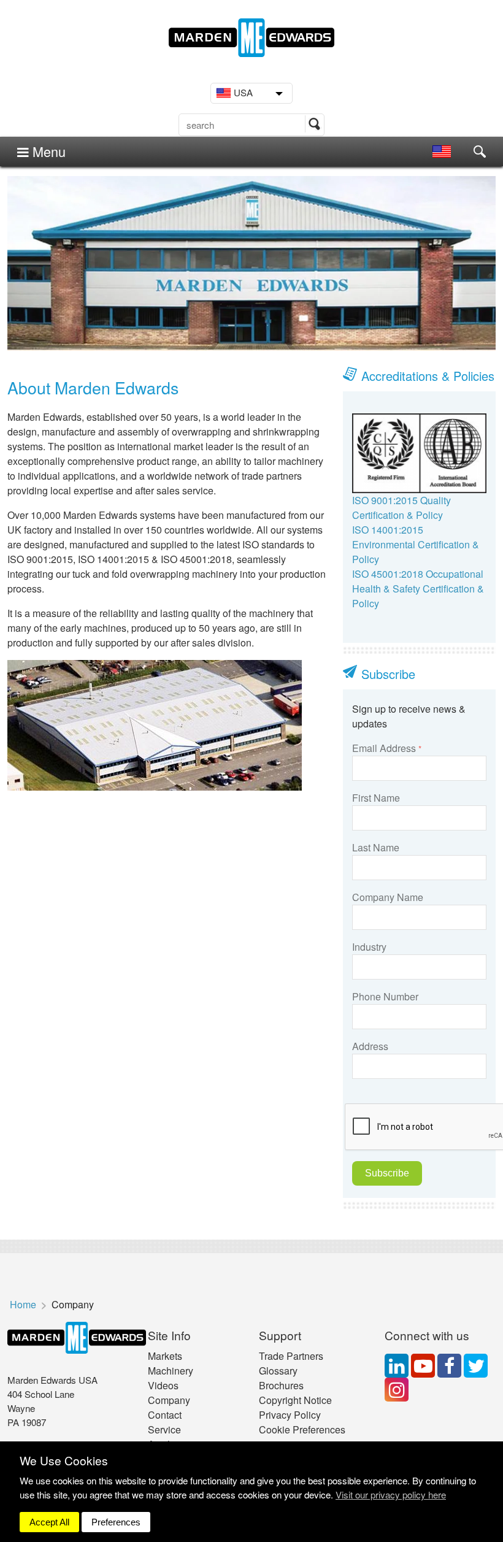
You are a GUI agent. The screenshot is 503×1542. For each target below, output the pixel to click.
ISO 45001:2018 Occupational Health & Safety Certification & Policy (418, 588)
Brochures (281, 1385)
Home (23, 1304)
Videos (163, 1385)
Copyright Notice (295, 1400)
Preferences (115, 1522)
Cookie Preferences (302, 1429)
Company (169, 1400)
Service (164, 1429)
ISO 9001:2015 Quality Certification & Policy (401, 507)
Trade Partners (291, 1356)
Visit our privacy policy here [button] (391, 1494)
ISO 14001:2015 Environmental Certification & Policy (415, 544)
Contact (165, 1415)
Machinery (170, 1371)
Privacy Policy (290, 1415)
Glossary (278, 1371)
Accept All (49, 1522)
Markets (165, 1356)
